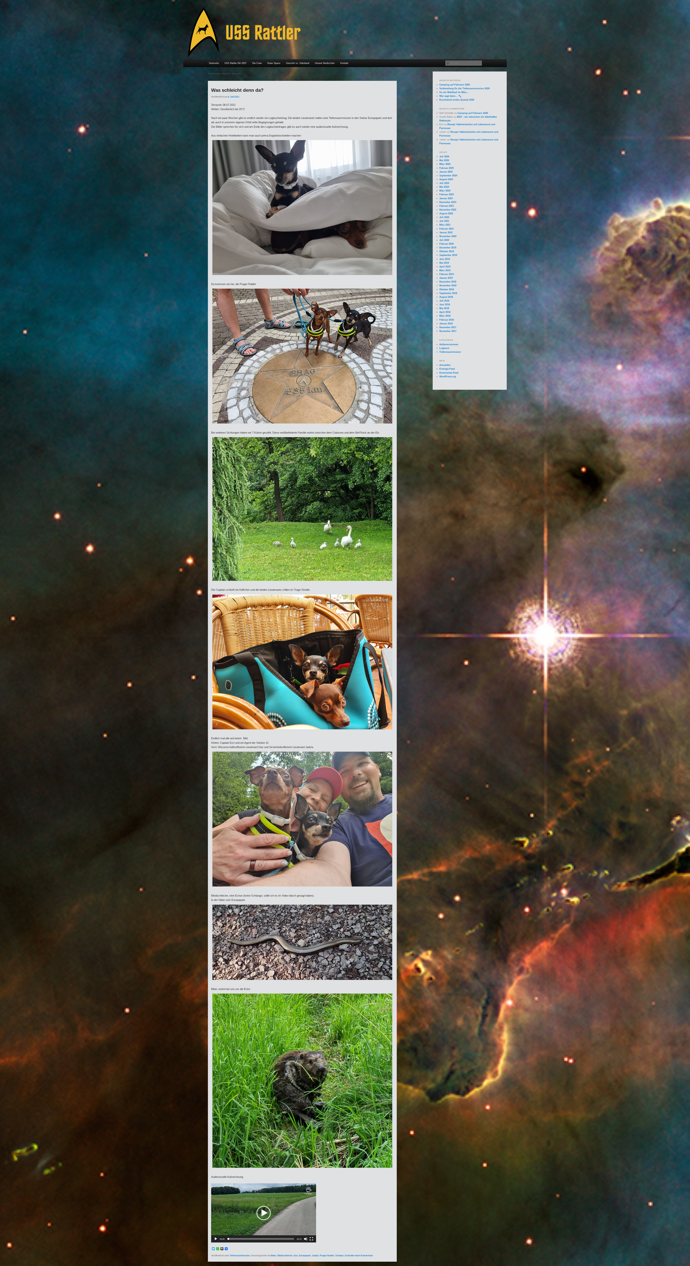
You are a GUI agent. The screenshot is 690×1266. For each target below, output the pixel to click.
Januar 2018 (446, 323)
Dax (296, 1255)
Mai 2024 (444, 187)
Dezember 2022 (447, 209)
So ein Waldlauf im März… (454, 92)
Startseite (214, 63)
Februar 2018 (446, 319)
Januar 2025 (446, 171)
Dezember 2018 (447, 281)
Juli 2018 (444, 300)
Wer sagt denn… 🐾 (450, 96)
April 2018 (444, 312)
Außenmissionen (448, 344)
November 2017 (447, 331)
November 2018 (447, 285)
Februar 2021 (446, 228)
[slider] (260, 1239)
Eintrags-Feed (447, 368)
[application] (263, 1212)
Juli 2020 (444, 240)
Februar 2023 (446, 206)
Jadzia (315, 1255)
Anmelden (445, 365)
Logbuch (444, 348)
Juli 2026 (444, 156)
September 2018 (448, 293)
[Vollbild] (311, 1239)
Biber (273, 1255)
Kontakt (344, 63)
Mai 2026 (444, 160)
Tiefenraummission (240, 1255)
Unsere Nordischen (325, 63)
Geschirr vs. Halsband (297, 63)
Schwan (339, 1255)
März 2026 (444, 164)
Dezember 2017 (447, 327)
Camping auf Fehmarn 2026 (454, 84)
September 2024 (448, 175)
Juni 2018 (444, 304)
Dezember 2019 (447, 247)
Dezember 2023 (447, 202)
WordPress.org (447, 376)
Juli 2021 (444, 221)
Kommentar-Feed (448, 372)
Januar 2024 (446, 198)
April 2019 (444, 266)
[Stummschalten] (305, 1239)
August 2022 (446, 213)
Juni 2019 (444, 259)
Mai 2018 (444, 308)
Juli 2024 (444, 183)
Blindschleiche (285, 1255)
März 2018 (444, 315)
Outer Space (273, 63)
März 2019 (444, 270)
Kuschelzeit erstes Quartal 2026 (456, 99)
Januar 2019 (446, 278)
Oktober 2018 (446, 289)
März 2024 (444, 190)
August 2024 (446, 179)
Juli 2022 (444, 217)
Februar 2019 (446, 274)
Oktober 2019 (446, 251)
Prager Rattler (327, 1255)
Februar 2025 (446, 168)
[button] (263, 1213)
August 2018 (446, 297)
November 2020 (447, 236)
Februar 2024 (446, 194)
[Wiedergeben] (216, 1239)
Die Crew (257, 63)
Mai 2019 (444, 262)
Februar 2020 (446, 243)
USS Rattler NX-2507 (235, 63)
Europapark (305, 1255)
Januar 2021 (446, 232)
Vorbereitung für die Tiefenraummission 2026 (464, 88)
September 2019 (448, 255)
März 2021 (444, 224)
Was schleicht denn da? (237, 90)
